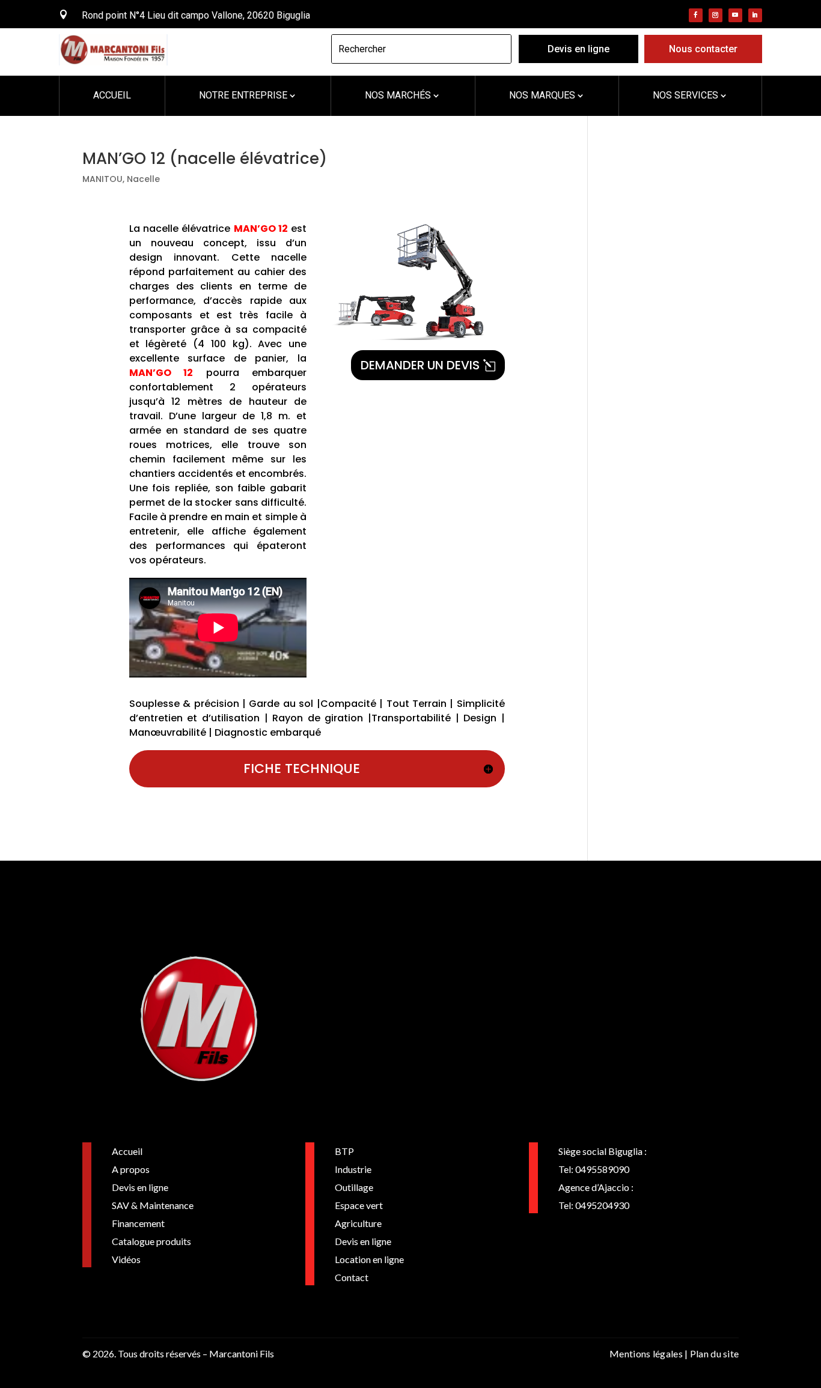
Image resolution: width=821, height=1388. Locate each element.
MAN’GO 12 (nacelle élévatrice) (204, 158)
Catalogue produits (151, 1241)
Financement (138, 1223)
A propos (131, 1169)
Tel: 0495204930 (593, 1205)
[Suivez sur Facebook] (696, 15)
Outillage (354, 1187)
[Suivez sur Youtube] (735, 15)
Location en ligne (369, 1259)
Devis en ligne (578, 49)
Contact (351, 1277)
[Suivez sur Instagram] (715, 15)
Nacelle (143, 179)
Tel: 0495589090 (593, 1169)
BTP (344, 1151)
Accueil (127, 1151)
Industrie (353, 1169)
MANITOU (102, 179)
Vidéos (126, 1259)
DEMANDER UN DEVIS (420, 365)
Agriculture (358, 1223)
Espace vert (359, 1205)
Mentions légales (646, 1353)
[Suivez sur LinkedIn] (755, 15)
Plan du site (714, 1353)
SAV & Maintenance (153, 1205)
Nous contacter (703, 49)
